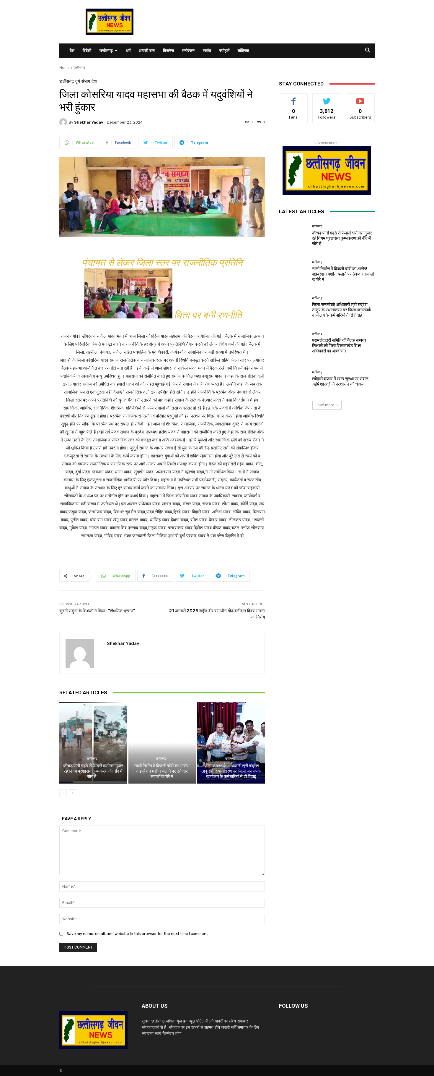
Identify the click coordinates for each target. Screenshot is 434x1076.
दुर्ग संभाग (82, 81)
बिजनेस (168, 50)
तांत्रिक (243, 50)
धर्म (128, 50)
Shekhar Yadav (88, 122)
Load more (325, 404)
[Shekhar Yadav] (64, 122)
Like (293, 98)
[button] (367, 51)
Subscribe (360, 98)
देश (72, 50)
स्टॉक (207, 50)
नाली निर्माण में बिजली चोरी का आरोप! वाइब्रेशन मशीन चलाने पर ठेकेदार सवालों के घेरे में (162, 771)
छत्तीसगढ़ (106, 50)
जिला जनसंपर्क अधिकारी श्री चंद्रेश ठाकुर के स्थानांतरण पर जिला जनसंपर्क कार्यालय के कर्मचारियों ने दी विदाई (231, 771)
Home (64, 67)
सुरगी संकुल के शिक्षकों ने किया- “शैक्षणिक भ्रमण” (97, 611)
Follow (327, 98)
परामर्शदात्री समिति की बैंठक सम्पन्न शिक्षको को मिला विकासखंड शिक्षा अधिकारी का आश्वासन (339, 346)
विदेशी (87, 50)
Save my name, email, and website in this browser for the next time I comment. (138, 933)
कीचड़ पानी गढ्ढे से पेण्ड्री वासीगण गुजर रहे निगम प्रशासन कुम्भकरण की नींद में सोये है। (93, 771)
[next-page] (72, 793)
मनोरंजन (188, 50)
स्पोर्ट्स (224, 50)
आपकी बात (147, 50)
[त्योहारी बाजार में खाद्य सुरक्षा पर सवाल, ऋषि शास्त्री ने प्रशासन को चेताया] (293, 378)
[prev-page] (63, 793)
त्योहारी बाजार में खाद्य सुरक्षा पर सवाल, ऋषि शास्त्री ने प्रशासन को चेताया (341, 381)
